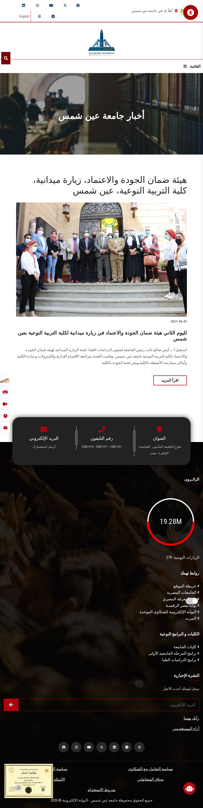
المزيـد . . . (188, 618)
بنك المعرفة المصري (180, 599)
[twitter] (65, 5)
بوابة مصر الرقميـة (181, 605)
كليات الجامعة (185, 647)
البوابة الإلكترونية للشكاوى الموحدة (168, 611)
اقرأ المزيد (170, 380)
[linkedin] (23, 5)
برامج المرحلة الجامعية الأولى (173, 653)
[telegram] (53, 16)
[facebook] (78, 5)
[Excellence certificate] (28, 780)
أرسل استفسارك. (44, 446)
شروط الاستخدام (101, 789)
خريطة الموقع (185, 586)
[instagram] (37, 5)
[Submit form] (11, 705)
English (24, 16)
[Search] (5, 58)
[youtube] (51, 5)
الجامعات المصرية (182, 592)
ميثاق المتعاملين (150, 779)
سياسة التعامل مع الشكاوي (150, 769)
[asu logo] (101, 41)
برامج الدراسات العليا (179, 659)
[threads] (39, 16)
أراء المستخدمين (185, 728)
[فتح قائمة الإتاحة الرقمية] (190, 12)
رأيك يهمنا (191, 718)
